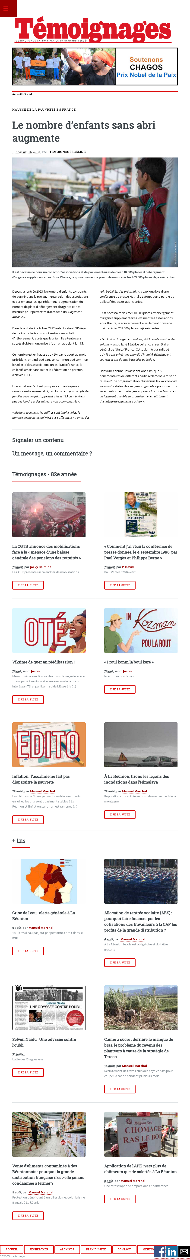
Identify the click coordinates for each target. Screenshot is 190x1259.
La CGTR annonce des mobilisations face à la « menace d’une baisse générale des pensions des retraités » (46, 552)
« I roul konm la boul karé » (129, 662)
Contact (124, 1249)
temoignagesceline (68, 152)
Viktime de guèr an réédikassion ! (43, 662)
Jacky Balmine (40, 567)
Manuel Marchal (42, 791)
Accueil (17, 94)
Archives (67, 1249)
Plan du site (96, 1249)
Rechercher (39, 1249)
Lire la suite (28, 585)
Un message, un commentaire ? (52, 453)
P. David (128, 567)
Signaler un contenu (38, 439)
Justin (35, 671)
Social (28, 94)
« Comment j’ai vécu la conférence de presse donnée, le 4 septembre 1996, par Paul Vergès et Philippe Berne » (140, 552)
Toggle (8, 8)
